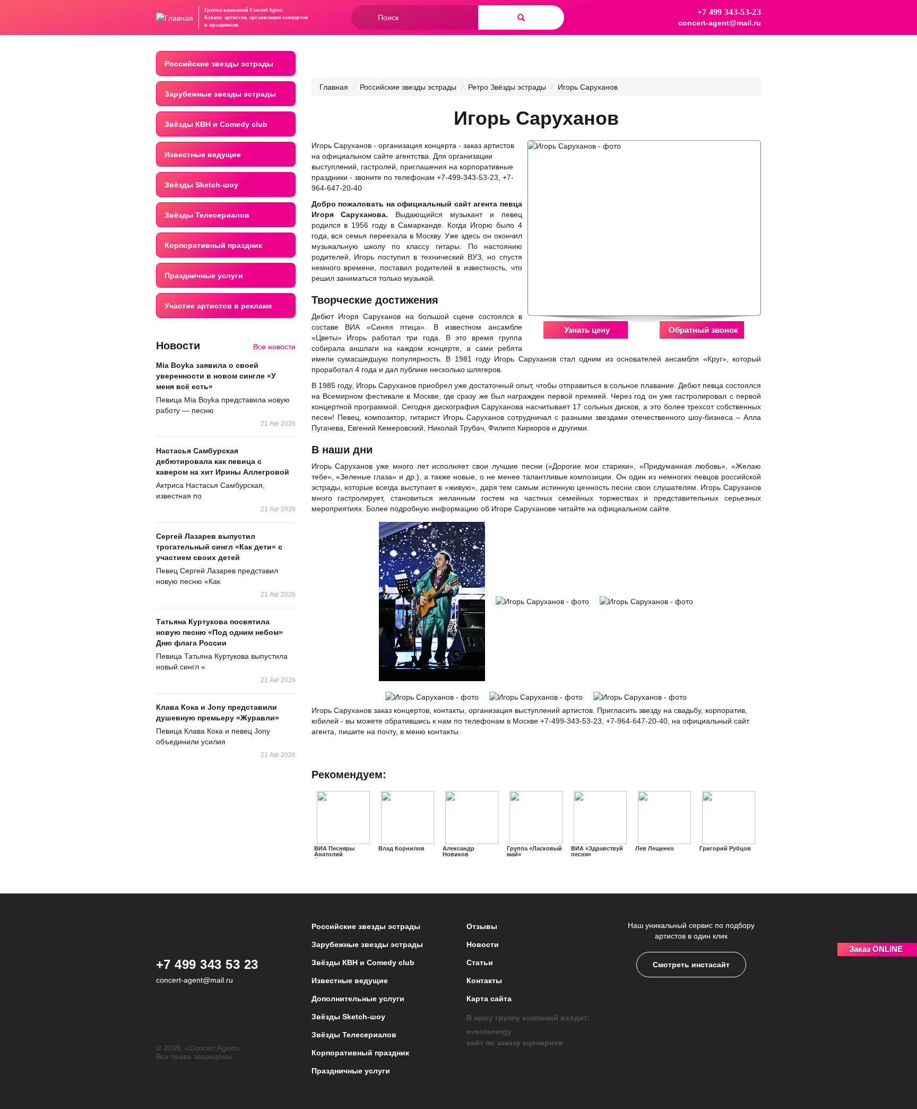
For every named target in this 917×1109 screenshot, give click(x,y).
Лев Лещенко (654, 848)
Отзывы (481, 926)
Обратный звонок (703, 329)
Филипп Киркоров (519, 428)
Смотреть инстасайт (691, 964)
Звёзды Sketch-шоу (201, 184)
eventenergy (489, 1031)
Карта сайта (489, 998)
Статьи (479, 962)
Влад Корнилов (401, 848)
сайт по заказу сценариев (514, 1042)
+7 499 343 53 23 (207, 964)
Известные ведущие (203, 154)
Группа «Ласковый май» (534, 851)
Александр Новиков (458, 851)
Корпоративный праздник (213, 245)
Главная (333, 87)
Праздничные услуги (204, 275)
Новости (482, 944)
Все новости (274, 346)
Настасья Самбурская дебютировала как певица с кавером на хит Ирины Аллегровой (222, 461)
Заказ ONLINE (876, 948)
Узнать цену (587, 329)
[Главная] (174, 17)
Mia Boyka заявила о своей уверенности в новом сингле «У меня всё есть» (216, 376)
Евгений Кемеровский (385, 428)
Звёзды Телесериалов (207, 215)
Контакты (484, 980)
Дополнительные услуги (358, 998)
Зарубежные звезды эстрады (220, 94)
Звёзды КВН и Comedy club (216, 124)
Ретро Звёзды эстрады (507, 87)
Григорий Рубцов (725, 848)
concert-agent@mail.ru (719, 23)
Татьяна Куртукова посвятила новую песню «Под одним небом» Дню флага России (219, 632)
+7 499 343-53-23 (729, 11)
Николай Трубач (456, 428)
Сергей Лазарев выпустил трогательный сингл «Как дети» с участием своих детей (219, 547)
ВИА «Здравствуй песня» (597, 851)
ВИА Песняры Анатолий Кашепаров (334, 854)
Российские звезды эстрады (219, 63)
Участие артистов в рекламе (218, 306)
